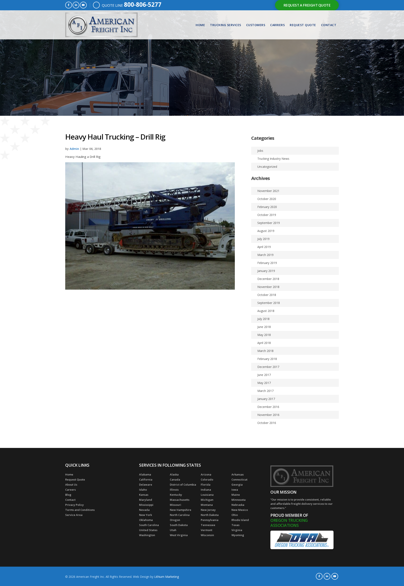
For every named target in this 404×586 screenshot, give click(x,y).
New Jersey (208, 510)
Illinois (174, 489)
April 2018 (264, 343)
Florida (205, 484)
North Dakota (210, 515)
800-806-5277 (142, 4)
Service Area (73, 515)
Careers (70, 489)
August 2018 (265, 311)
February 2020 (267, 207)
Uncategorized (267, 167)
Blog (68, 495)
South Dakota (179, 525)
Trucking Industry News (273, 159)
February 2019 (267, 263)
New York (145, 515)
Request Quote (303, 25)
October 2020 (266, 199)
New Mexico (239, 510)
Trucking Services (225, 25)
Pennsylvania (209, 520)
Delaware (145, 484)
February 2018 (267, 359)
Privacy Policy (74, 505)
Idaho (143, 489)
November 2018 (268, 287)
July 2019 (263, 239)
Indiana (206, 489)
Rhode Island (240, 520)
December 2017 (268, 367)
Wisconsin (207, 535)
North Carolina (180, 515)
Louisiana (207, 495)
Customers (255, 25)
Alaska (174, 474)
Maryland (145, 500)
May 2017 (264, 383)
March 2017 (265, 391)
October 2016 (266, 423)
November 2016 (268, 415)
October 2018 (266, 295)
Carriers (277, 25)
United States (148, 530)
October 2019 (266, 215)
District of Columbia (183, 484)
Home (200, 25)
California (145, 479)
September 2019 (268, 223)
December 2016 (268, 407)
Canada (175, 479)
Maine (235, 495)
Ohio (234, 515)
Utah (173, 530)
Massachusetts (179, 500)
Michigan (207, 500)
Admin (74, 149)
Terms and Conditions (80, 510)
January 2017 (266, 399)
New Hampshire (180, 510)
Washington (147, 535)
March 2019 (265, 255)
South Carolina (149, 525)
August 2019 (265, 231)
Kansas (143, 495)
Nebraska (237, 505)
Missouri (175, 505)
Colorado (207, 479)
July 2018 (263, 319)
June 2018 (264, 327)
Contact (328, 25)
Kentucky (176, 495)
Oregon (175, 520)
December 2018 (268, 279)
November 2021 (268, 191)
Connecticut (239, 479)
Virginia (236, 530)
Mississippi (146, 505)
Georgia (237, 484)
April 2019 (264, 247)
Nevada (144, 510)
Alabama (145, 474)
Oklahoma (146, 520)
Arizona (206, 474)
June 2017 (264, 375)
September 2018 (268, 303)
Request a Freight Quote (307, 5)
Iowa (234, 489)
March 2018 (265, 351)
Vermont (206, 530)
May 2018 (264, 335)
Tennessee (208, 525)
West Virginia (179, 535)
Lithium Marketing (166, 577)
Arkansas (237, 474)
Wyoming (237, 535)
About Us (71, 484)
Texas (235, 525)
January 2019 (266, 271)
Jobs (260, 151)
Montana (207, 505)
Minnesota (238, 500)
